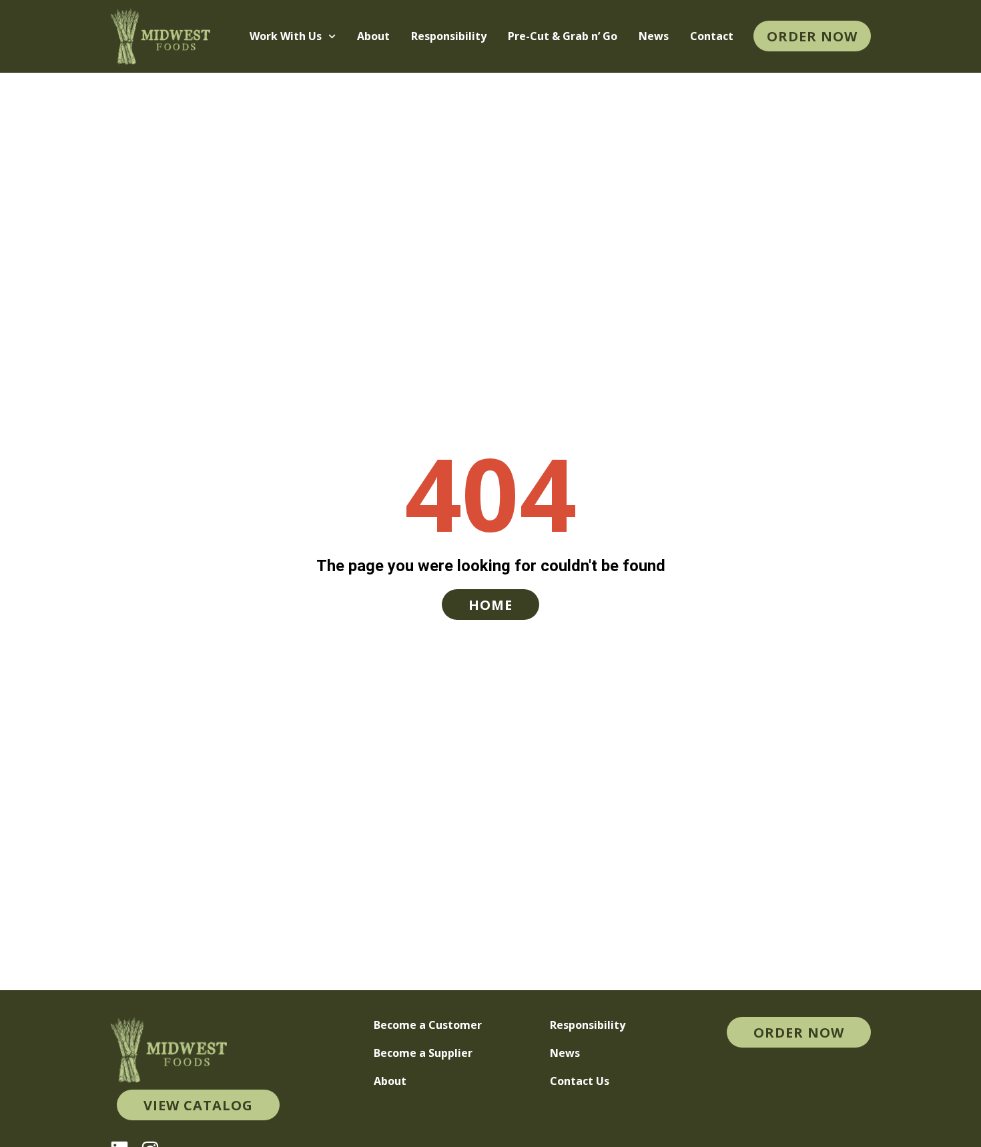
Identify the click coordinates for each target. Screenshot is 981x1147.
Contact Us (579, 1081)
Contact (711, 36)
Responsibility (448, 36)
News (654, 36)
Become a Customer (428, 1025)
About (373, 36)
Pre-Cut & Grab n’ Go (562, 36)
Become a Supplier (423, 1053)
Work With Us (286, 36)
